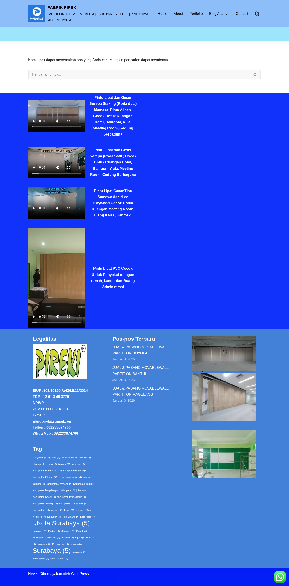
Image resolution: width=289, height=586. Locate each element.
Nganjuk (67, 537)
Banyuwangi (41, 457)
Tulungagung (59, 558)
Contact (242, 14)
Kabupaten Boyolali (75, 470)
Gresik (51, 464)
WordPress (80, 574)
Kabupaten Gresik (70, 477)
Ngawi (80, 537)
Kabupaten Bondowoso (47, 470)
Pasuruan (44, 544)
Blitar (55, 457)
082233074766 (58, 427)
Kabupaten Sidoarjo (45, 503)
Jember (64, 464)
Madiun (54, 531)
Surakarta (79, 552)
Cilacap (39, 464)
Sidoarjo (76, 544)
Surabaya (52, 550)
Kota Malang (70, 516)
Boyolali (85, 457)
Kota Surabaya (63, 523)
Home (162, 14)
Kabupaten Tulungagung (48, 510)
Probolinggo (60, 544)
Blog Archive (219, 14)
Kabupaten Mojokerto (74, 490)
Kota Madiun (52, 516)
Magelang (68, 531)
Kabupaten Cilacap (45, 477)
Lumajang (40, 531)
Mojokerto (52, 537)
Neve (32, 574)
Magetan (82, 531)
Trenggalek (41, 558)
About (178, 14)
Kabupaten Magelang (46, 490)
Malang (38, 537)
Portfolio (196, 14)
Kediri (69, 510)
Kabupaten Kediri (84, 484)
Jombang (78, 464)
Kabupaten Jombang (59, 484)
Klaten (80, 510)
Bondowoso (69, 457)
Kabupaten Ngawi (44, 497)
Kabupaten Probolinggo (71, 497)
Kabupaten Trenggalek (73, 503)
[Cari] (257, 13)
